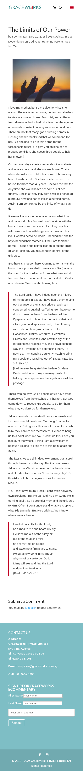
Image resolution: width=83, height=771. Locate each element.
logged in (30, 607)
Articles (68, 36)
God (38, 41)
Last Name (15, 703)
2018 (51, 36)
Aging (58, 36)
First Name (15, 695)
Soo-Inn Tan (19, 36)
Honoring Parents (53, 41)
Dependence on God (21, 41)
